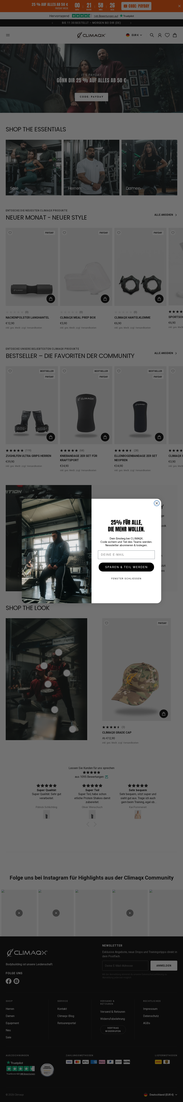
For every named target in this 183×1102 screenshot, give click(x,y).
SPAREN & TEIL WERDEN (126, 567)
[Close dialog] (156, 503)
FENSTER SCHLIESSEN (126, 578)
